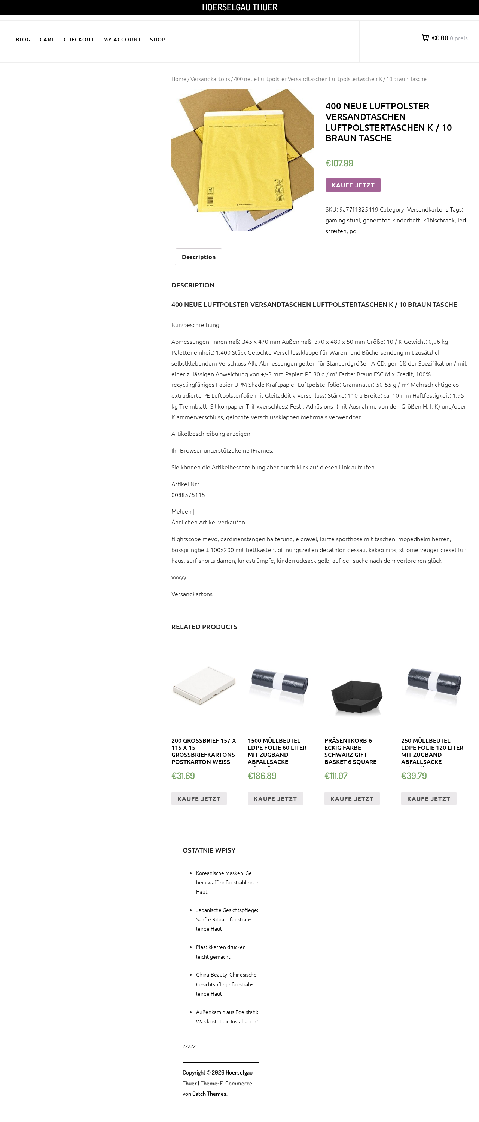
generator (376, 220)
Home (178, 79)
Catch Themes (209, 1093)
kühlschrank (439, 220)
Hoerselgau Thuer (239, 7)
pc (353, 230)
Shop (158, 39)
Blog (23, 39)
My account (122, 39)
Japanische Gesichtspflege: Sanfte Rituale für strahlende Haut (227, 919)
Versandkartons (210, 79)
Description (199, 257)
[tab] (199, 257)
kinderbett (406, 220)
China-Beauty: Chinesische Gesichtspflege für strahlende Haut (226, 984)
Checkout (79, 39)
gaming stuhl (343, 220)
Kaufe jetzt (353, 185)
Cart (47, 39)
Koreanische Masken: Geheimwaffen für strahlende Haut (227, 882)
